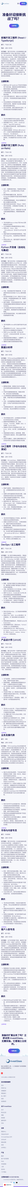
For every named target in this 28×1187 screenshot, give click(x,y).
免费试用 (14, 1051)
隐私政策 (3, 1142)
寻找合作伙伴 (5, 1134)
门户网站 (3, 1172)
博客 (2, 1115)
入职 (2, 1167)
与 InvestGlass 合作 (6, 1137)
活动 (2, 1123)
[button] (18, 3)
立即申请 (14, 26)
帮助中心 (3, 1131)
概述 (2, 1156)
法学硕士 (3, 1147)
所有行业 (3, 1088)
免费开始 (23, 3)
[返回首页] (5, 3)
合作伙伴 (3, 1139)
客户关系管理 (5, 1159)
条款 (2, 1145)
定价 (2, 1085)
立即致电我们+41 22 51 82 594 (10, 1177)
